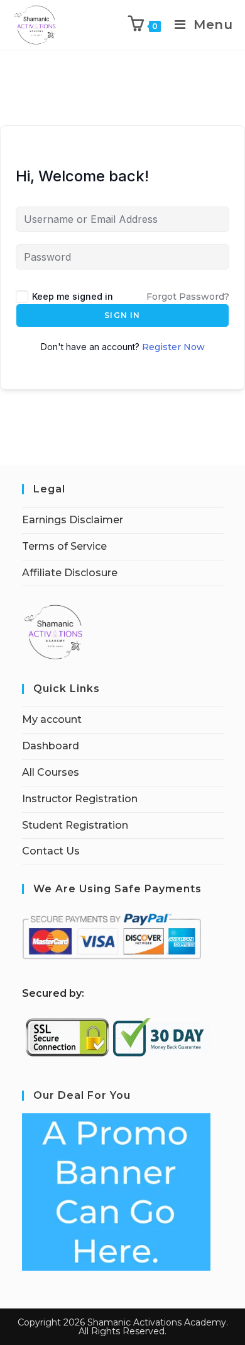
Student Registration (75, 825)
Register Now (173, 347)
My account (52, 719)
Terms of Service (64, 546)
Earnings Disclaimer (72, 520)
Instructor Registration (80, 799)
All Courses (50, 772)
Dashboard (50, 746)
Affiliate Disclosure (69, 573)
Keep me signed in (72, 296)
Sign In (122, 315)
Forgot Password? (187, 296)
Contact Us (51, 851)
